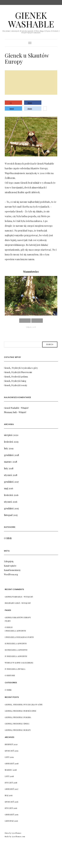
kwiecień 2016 (11, 801)
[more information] (45, 109)
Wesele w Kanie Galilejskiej (19, 662)
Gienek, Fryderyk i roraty (18, 730)
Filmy (8, 621)
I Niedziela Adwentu (15, 630)
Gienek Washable (31, 19)
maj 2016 (9, 795)
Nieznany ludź (12, 603)
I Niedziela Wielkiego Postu (19, 637)
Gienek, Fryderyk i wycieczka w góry (24, 704)
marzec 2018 (11, 770)
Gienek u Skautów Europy (18, 617)
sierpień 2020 (11, 744)
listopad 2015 (11, 821)
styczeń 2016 (11, 808)
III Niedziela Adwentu (16, 650)
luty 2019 (9, 757)
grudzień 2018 (11, 763)
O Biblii (8, 690)
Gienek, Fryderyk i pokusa (18, 717)
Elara (7, 833)
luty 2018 (9, 776)
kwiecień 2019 (11, 750)
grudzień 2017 (11, 789)
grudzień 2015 (11, 814)
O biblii (9, 627)
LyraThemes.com (18, 836)
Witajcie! (28, 596)
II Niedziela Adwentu (16, 643)
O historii (10, 675)
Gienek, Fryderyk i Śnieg (17, 723)
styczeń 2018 (11, 782)
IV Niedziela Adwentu (16, 656)
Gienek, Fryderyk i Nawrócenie (20, 711)
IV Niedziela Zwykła (15, 669)
